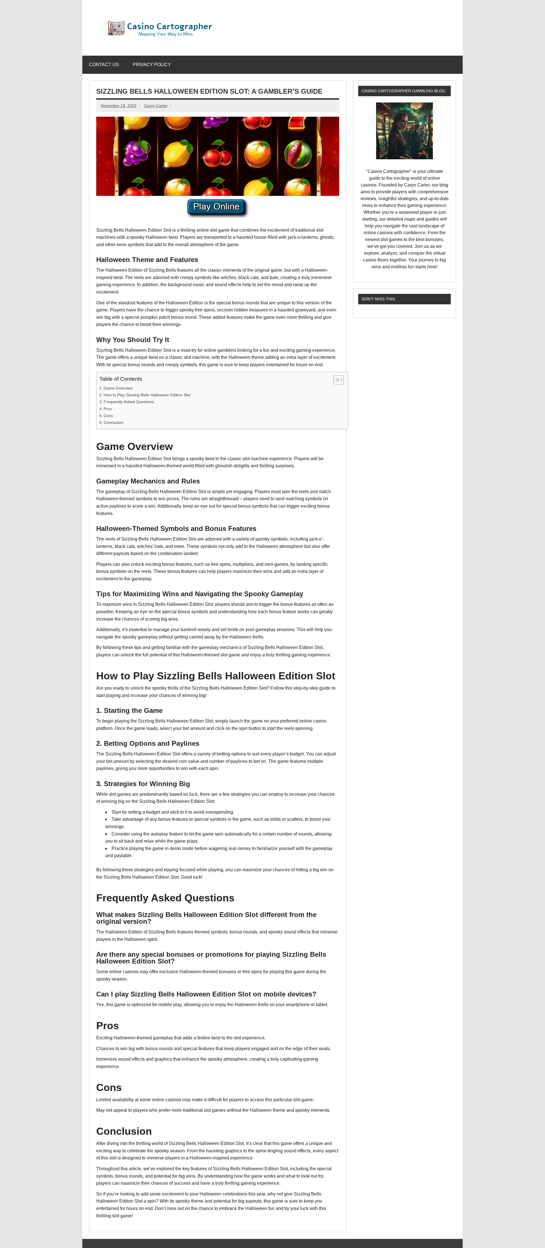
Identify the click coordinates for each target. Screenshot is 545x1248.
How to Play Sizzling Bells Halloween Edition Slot (147, 395)
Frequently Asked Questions (129, 401)
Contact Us (104, 64)
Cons (108, 415)
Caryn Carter (155, 105)
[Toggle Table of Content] (335, 380)
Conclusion (113, 422)
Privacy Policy (152, 64)
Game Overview (118, 388)
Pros (108, 409)
